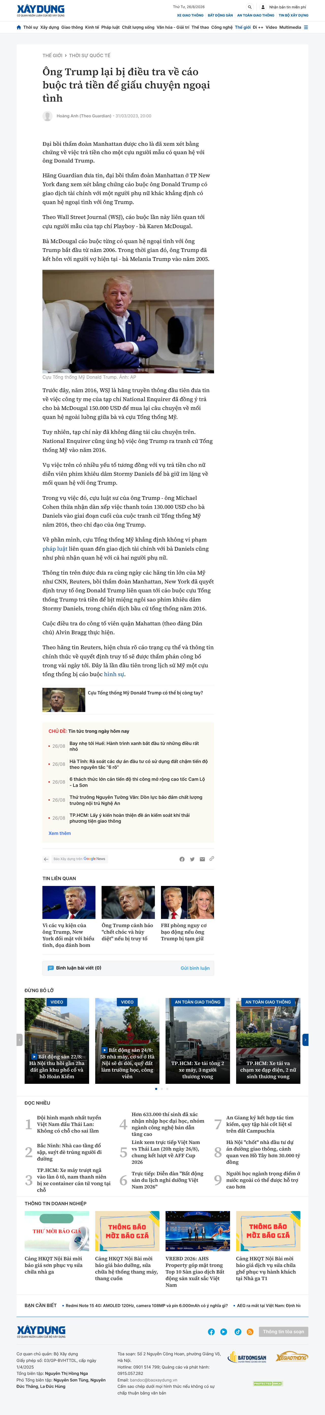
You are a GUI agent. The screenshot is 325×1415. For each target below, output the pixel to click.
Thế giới (243, 27)
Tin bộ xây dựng (293, 15)
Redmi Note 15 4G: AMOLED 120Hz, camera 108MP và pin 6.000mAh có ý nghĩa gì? (147, 1305)
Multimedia (290, 27)
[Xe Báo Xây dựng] (291, 1356)
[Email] (202, 859)
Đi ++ (258, 27)
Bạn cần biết (41, 1305)
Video (271, 27)
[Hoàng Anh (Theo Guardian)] (47, 116)
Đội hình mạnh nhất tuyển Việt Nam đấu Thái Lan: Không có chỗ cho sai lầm (69, 1124)
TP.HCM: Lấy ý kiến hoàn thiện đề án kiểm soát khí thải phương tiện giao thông (130, 818)
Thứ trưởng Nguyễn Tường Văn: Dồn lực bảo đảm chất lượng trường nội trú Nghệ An (136, 800)
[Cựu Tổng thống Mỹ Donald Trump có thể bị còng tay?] (63, 700)
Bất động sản (220, 15)
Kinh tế (92, 27)
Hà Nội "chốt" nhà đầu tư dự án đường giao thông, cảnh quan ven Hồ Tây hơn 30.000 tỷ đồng (263, 1152)
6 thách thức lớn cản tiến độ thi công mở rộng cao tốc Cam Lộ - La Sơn (137, 782)
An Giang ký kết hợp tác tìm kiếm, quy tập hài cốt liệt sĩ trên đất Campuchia (260, 1124)
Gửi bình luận (195, 968)
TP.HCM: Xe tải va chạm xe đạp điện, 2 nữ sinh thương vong (268, 1070)
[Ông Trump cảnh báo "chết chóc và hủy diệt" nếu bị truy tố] (128, 902)
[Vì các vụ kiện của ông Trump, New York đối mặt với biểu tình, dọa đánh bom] (68, 902)
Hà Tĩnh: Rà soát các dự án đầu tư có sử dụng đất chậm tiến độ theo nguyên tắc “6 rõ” (139, 764)
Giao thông (72, 27)
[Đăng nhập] (263, 7)
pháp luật (55, 549)
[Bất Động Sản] (247, 1357)
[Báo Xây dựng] (41, 10)
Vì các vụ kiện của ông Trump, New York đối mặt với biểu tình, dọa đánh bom (68, 935)
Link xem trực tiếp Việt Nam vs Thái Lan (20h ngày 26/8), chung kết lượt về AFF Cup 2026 (166, 1152)
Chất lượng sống (138, 27)
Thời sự (30, 27)
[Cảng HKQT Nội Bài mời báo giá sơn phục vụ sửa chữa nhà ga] (57, 1231)
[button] (156, 1089)
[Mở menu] (305, 27)
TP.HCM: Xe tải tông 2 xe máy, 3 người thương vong (197, 1070)
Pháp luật (110, 27)
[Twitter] (192, 859)
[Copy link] (211, 859)
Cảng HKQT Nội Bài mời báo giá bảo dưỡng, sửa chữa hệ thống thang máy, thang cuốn (126, 1268)
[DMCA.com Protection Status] (268, 1383)
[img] (128, 321)
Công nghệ (222, 27)
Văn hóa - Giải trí (173, 27)
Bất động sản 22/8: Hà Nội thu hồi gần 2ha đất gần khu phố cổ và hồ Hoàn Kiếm (57, 1066)
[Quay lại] (46, 859)
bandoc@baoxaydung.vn (153, 1379)
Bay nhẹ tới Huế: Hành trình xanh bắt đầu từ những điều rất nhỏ (134, 746)
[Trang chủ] (19, 27)
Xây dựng (49, 27)
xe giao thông (190, 15)
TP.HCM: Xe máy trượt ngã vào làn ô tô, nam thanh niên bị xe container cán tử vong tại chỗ (74, 1180)
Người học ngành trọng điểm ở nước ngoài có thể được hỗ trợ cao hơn (263, 1180)
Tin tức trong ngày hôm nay (98, 731)
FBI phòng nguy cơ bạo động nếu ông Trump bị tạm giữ (184, 932)
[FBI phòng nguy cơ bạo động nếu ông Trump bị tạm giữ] (187, 902)
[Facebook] (182, 859)
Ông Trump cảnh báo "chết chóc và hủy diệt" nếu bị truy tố (127, 932)
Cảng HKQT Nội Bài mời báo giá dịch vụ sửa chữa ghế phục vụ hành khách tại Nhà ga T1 (266, 1268)
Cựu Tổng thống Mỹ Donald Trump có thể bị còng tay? (145, 693)
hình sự (114, 674)
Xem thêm (59, 833)
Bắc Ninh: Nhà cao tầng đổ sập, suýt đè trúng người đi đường (69, 1152)
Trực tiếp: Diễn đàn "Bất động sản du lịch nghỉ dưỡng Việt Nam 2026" (167, 1180)
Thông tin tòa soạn (283, 1331)
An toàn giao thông (255, 15)
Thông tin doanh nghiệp (56, 1203)
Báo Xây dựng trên (68, 859)
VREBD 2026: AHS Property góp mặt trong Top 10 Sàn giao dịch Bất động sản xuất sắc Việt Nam (195, 1271)
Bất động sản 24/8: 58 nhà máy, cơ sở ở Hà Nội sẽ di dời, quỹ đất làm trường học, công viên (127, 1063)
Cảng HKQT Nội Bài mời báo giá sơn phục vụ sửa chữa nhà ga (54, 1265)
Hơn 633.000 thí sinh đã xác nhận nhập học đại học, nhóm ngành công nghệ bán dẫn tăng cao (168, 1124)
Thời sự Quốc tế (89, 55)
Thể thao (200, 27)
